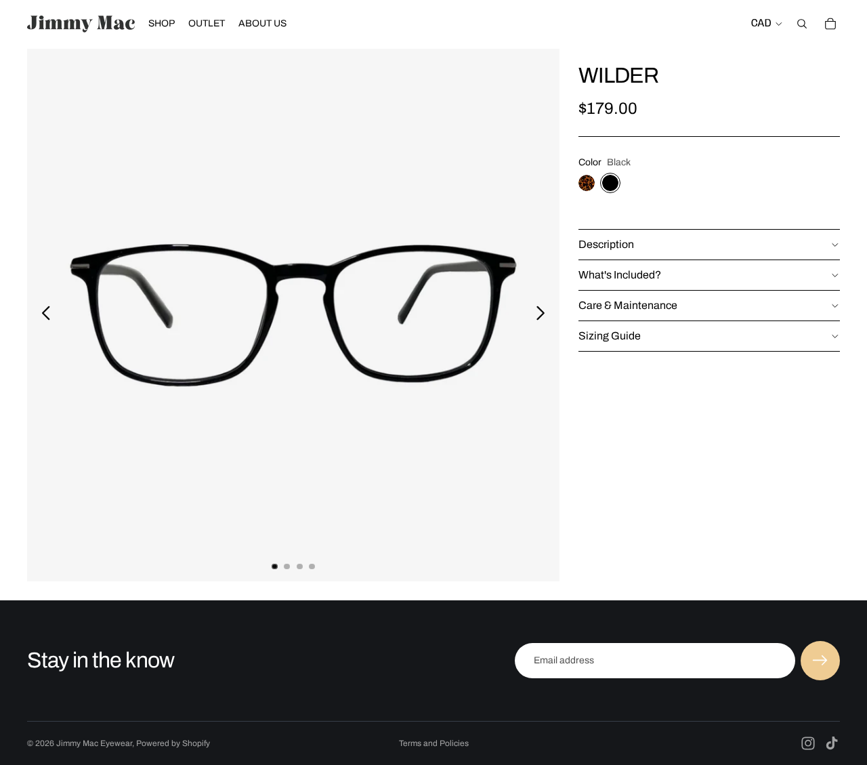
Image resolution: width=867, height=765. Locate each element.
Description (606, 244)
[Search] (802, 24)
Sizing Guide (609, 336)
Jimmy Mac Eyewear (94, 743)
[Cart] (830, 24)
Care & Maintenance (627, 305)
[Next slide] (544, 315)
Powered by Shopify (173, 743)
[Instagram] (808, 743)
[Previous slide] (42, 315)
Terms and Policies (434, 743)
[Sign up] (820, 660)
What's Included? (619, 275)
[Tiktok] (832, 743)
